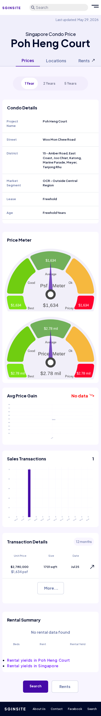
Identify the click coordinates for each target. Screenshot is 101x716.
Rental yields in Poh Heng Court (38, 660)
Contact (57, 709)
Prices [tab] (28, 60)
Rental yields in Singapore (32, 665)
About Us (39, 709)
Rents (64, 686)
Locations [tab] (56, 60)
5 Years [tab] (70, 83)
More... (51, 588)
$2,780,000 (19, 569)
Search (36, 686)
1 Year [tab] (29, 83)
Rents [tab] (84, 60)
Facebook (75, 709)
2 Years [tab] (49, 83)
